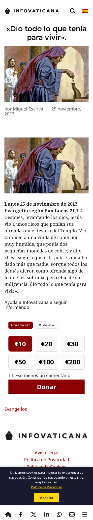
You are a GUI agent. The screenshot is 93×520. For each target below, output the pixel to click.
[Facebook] (21, 515)
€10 (20, 343)
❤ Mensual (47, 325)
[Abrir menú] (85, 515)
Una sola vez (20, 325)
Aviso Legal (47, 452)
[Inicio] (8, 515)
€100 (46, 361)
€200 (72, 361)
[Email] (72, 515)
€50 (20, 361)
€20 (46, 343)
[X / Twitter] (33, 515)
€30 (72, 343)
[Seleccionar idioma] (85, 11)
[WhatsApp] (59, 515)
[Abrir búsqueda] (72, 11)
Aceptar (46, 498)
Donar (46, 387)
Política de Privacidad (46, 459)
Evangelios (15, 409)
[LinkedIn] (46, 515)
